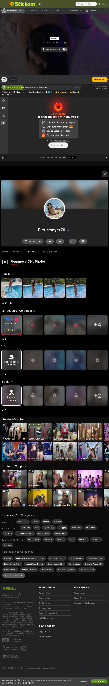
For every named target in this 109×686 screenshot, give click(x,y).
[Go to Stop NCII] (10, 656)
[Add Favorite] (4, 79)
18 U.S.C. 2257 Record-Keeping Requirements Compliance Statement (30, 668)
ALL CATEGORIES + (13, 575)
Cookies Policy (45, 608)
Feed (57, 10)
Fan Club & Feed (49, 251)
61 (6, 303)
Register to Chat (58, 145)
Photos (47, 10)
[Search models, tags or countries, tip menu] (105, 11)
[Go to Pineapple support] (24, 648)
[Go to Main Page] (22, 4)
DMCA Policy (44, 603)
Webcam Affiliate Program (84, 603)
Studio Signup (80, 598)
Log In (102, 4)
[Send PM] (83, 241)
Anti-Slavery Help (46, 618)
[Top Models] (40, 4)
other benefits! (63, 140)
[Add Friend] (73, 241)
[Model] (105, 174)
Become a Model (81, 593)
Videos (33, 10)
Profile (4, 251)
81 (6, 409)
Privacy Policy (45, 593)
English (9, 595)
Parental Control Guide (48, 613)
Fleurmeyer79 (10, 515)
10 (6, 374)
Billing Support (45, 637)
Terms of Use (44, 598)
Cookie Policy (26, 683)
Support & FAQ (45, 632)
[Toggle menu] (4, 4)
